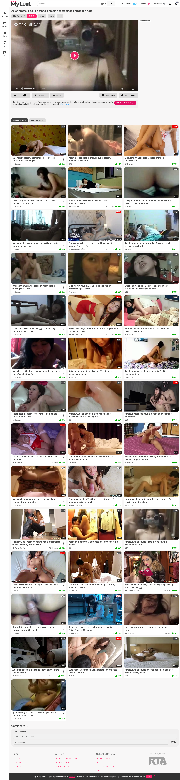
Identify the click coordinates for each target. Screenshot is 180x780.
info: (15, 754)
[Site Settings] (176, 3)
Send (173, 742)
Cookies (17, 767)
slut (60, 16)
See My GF (21, 16)
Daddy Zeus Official (78, 249)
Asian (42, 16)
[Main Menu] (4, 4)
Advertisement (104, 759)
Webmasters (103, 763)
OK (149, 777)
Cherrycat (74, 633)
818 (30, 16)
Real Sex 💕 (145, 4)
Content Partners (106, 767)
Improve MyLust (63, 767)
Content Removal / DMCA (67, 759)
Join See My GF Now (123, 103)
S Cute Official (76, 676)
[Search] (111, 3)
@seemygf (64, 104)
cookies (72, 777)
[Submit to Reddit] (127, 23)
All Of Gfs (130, 633)
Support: (60, 754)
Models (100, 771)
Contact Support (63, 763)
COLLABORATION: (105, 754)
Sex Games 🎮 (159, 4)
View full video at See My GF (107, 23)
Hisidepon (18, 463)
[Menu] (169, 3)
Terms (16, 759)
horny (51, 16)
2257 (15, 771)
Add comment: (19, 732)
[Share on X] (133, 23)
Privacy (17, 763)
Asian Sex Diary (77, 335)
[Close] (154, 776)
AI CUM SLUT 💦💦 (129, 4)
